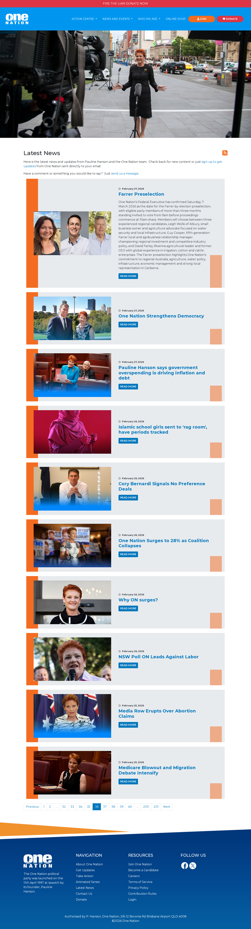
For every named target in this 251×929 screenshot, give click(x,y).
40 (130, 806)
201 (156, 806)
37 (105, 806)
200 (146, 806)
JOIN (202, 19)
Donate (81, 899)
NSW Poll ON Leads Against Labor (159, 656)
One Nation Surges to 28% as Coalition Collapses (164, 543)
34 (80, 806)
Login (132, 899)
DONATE (231, 19)
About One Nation (89, 864)
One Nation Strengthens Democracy (161, 316)
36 (96, 806)
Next (166, 806)
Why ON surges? (138, 600)
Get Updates (85, 870)
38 (113, 806)
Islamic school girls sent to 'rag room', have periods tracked (163, 429)
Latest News (85, 888)
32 (64, 806)
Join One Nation (140, 864)
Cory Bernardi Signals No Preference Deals (162, 486)
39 (121, 806)
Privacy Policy (138, 888)
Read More (128, 276)
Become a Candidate (143, 870)
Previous (32, 806)
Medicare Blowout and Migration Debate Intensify (157, 770)
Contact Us (84, 893)
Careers (133, 876)
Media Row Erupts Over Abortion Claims (157, 713)
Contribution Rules (142, 893)
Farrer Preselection (141, 194)
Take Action (84, 876)
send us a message (125, 173)
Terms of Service (140, 882)
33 (72, 806)
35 (88, 806)
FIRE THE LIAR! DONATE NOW (125, 3)
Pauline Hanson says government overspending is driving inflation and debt (162, 373)
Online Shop (176, 19)
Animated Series (88, 882)
